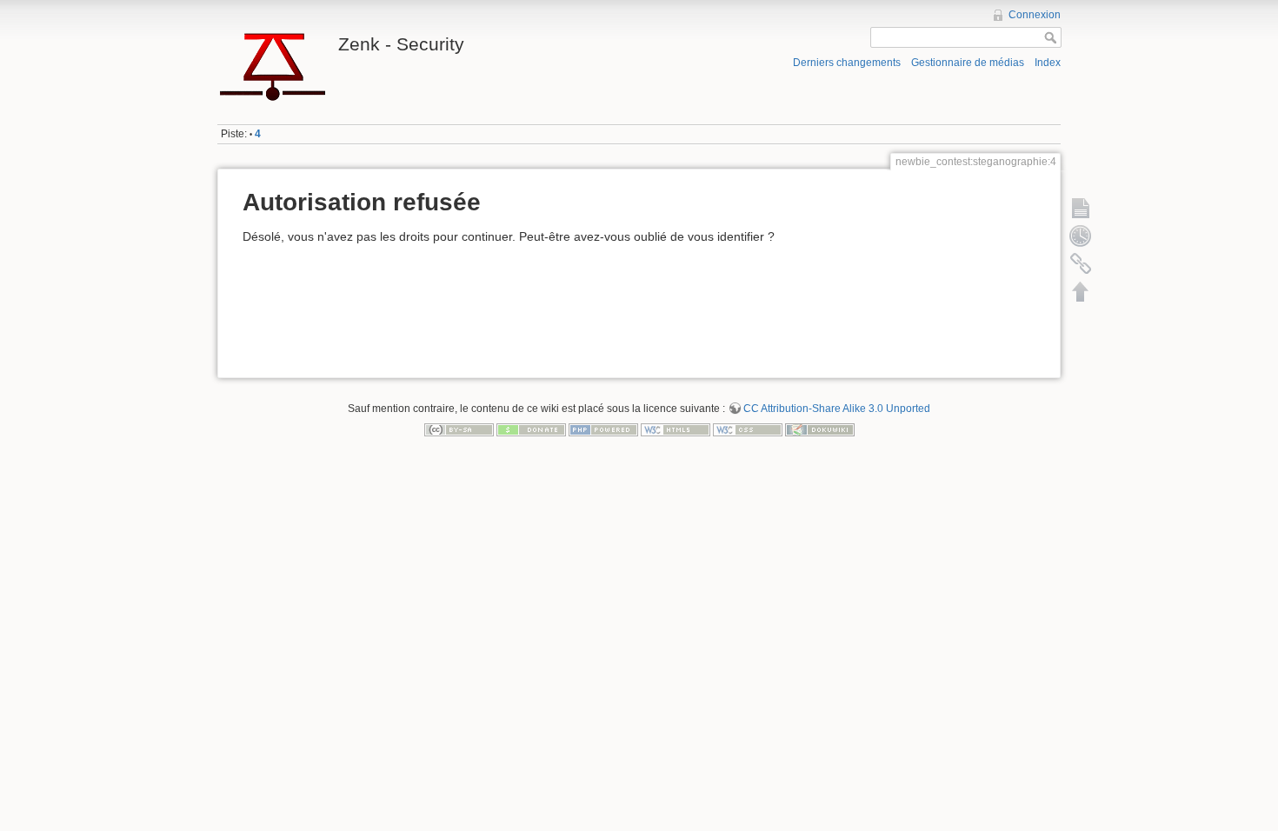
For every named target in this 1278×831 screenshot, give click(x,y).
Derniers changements (847, 63)
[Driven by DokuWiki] (820, 428)
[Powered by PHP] (603, 428)
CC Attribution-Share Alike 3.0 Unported (836, 408)
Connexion (1034, 15)
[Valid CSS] (747, 428)
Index (1048, 63)
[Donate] (531, 428)
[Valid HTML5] (675, 428)
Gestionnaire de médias (967, 63)
